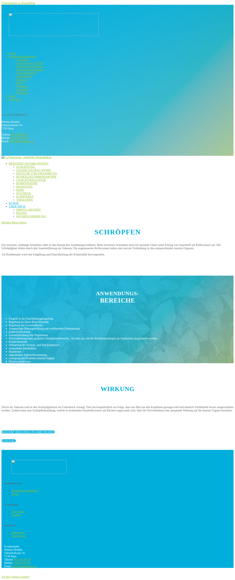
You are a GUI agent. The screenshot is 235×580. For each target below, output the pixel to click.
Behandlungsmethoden (22, 56)
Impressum (18, 532)
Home (12, 53)
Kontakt (16, 514)
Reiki (19, 82)
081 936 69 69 (19, 134)
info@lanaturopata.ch (21, 141)
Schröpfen (22, 89)
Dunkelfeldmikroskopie (30, 69)
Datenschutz (19, 535)
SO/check (22, 86)
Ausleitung (22, 59)
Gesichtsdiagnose (26, 73)
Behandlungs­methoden (25, 490)
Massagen (22, 79)
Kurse (12, 96)
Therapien (22, 92)
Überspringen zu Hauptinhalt (18, 3)
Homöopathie (24, 76)
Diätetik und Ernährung (30, 66)
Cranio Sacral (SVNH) (29, 63)
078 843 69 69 (18, 137)
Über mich (15, 99)
